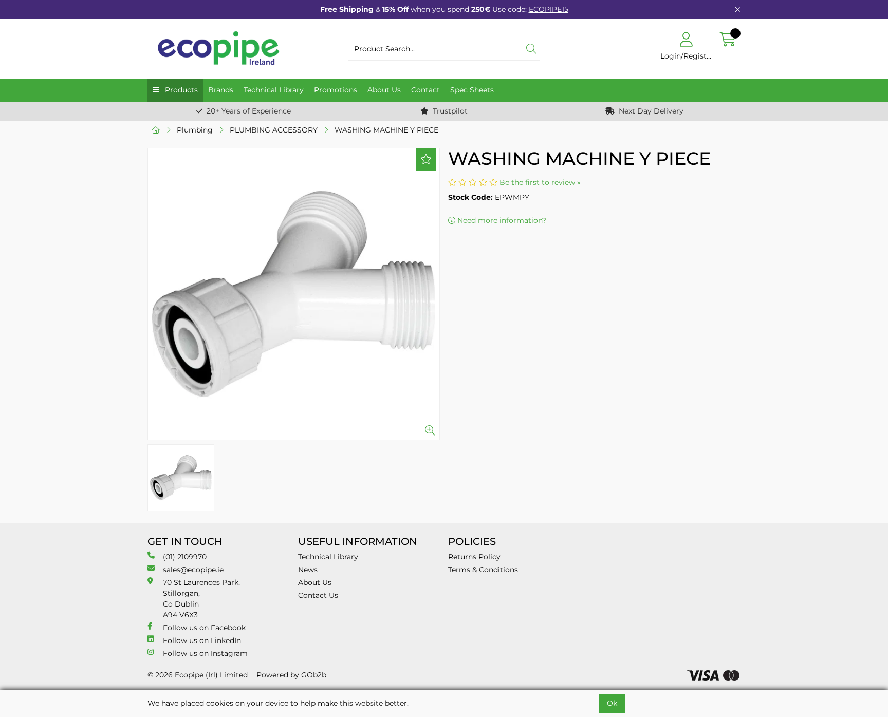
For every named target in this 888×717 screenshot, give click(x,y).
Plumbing (195, 130)
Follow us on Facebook (204, 627)
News (308, 569)
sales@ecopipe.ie (193, 569)
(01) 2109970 (185, 556)
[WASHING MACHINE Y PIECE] (293, 294)
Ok (612, 703)
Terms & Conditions (483, 569)
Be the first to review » (540, 182)
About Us (384, 90)
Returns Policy (474, 556)
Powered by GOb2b (291, 675)
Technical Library (274, 90)
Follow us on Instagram (205, 653)
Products (180, 90)
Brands (220, 90)
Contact (425, 90)
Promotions (335, 90)
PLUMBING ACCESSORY (274, 130)
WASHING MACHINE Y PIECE (386, 130)
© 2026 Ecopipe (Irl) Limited (197, 675)
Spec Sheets (472, 90)
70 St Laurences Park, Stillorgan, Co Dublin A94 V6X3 (201, 598)
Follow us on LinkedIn (202, 640)
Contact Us (318, 595)
